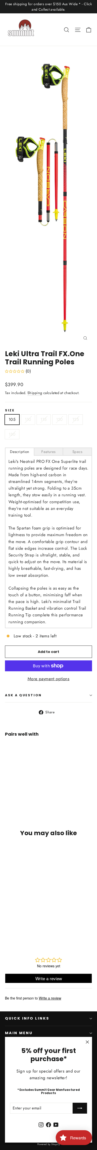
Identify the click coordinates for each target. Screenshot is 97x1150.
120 (59, 419)
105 (12, 419)
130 (12, 434)
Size (9, 410)
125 (75, 419)
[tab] (19, 452)
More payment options (49, 679)
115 (44, 419)
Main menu (18, 1032)
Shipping (34, 392)
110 (28, 419)
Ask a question (23, 695)
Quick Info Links (27, 1018)
